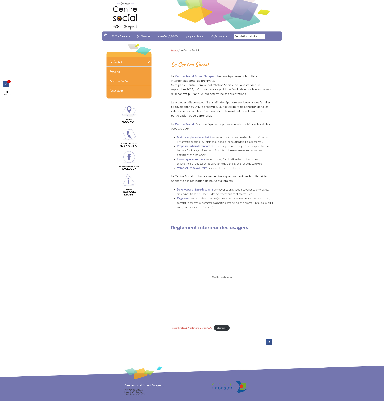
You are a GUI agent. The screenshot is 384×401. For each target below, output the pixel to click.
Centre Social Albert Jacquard (192, 5)
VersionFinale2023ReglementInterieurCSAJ (191, 327)
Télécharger (221, 327)
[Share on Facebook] (269, 344)
